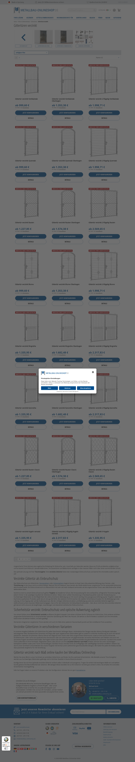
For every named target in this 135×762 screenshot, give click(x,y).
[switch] (6, 748)
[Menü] (9, 737)
